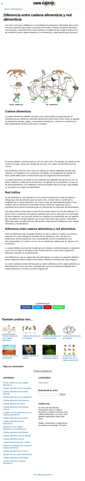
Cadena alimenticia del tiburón (15, 432)
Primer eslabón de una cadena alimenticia (9, 338)
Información (16, 9)
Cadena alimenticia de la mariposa (31, 337)
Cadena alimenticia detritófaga (15, 458)
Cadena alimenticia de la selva (15, 418)
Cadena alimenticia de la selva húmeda (51, 337)
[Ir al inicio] (44, 5)
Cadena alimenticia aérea (13, 439)
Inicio (6, 9)
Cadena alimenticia (44, 475)
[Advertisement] (42, 51)
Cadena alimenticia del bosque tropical (50, 357)
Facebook (26, 307)
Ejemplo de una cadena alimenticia (17, 454)
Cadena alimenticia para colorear (16, 442)
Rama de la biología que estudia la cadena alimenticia (17, 447)
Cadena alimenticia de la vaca (15, 451)
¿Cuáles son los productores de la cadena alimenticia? (71, 358)
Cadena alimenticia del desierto (10, 357)
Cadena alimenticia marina (30, 357)
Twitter (38, 307)
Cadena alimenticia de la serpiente (72, 337)
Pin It (47, 307)
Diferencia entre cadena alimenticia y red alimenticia (14, 428)
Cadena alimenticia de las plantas (17, 436)
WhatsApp (58, 307)
